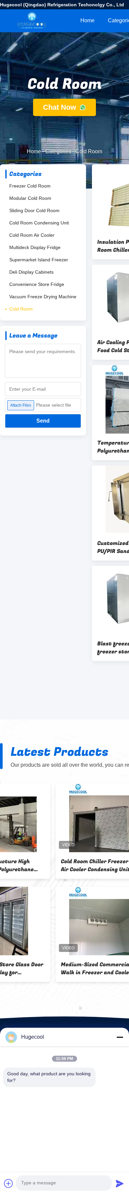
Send (43, 421)
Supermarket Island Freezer (38, 259)
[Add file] (8, 1183)
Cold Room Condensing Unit (39, 222)
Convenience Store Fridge (36, 284)
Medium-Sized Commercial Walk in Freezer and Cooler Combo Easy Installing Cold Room (40, 969)
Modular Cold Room (30, 198)
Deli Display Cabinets (31, 272)
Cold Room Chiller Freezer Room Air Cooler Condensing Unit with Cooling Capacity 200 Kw (47, 865)
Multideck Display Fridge (35, 247)
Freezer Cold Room (30, 186)
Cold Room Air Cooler (32, 235)
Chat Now (60, 107)
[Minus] (120, 1037)
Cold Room (21, 309)
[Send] (119, 1183)
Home (87, 20)
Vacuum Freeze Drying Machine (42, 296)
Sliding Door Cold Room (34, 210)
